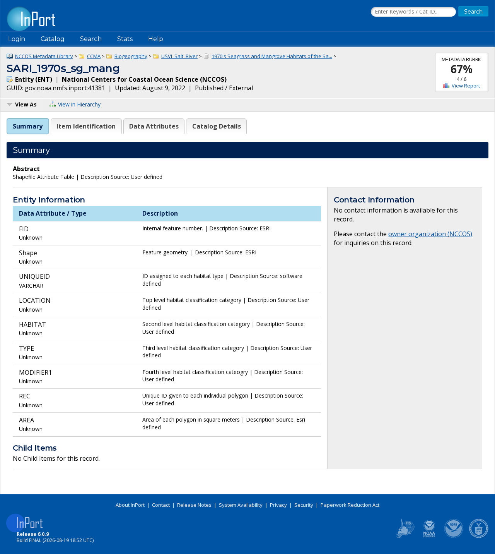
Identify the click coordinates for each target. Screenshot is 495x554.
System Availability (241, 504)
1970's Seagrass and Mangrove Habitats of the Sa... (272, 56)
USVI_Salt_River (179, 56)
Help (155, 39)
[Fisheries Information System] (404, 536)
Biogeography (130, 56)
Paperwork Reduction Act (350, 504)
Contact (161, 504)
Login (16, 39)
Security (303, 504)
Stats (125, 39)
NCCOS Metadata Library (44, 56)
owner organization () (430, 234)
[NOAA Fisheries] (429, 536)
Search (91, 39)
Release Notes (194, 504)
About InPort (130, 504)
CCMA (94, 56)
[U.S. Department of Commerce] (479, 536)
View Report (466, 85)
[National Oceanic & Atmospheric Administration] (454, 536)
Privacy (278, 504)
